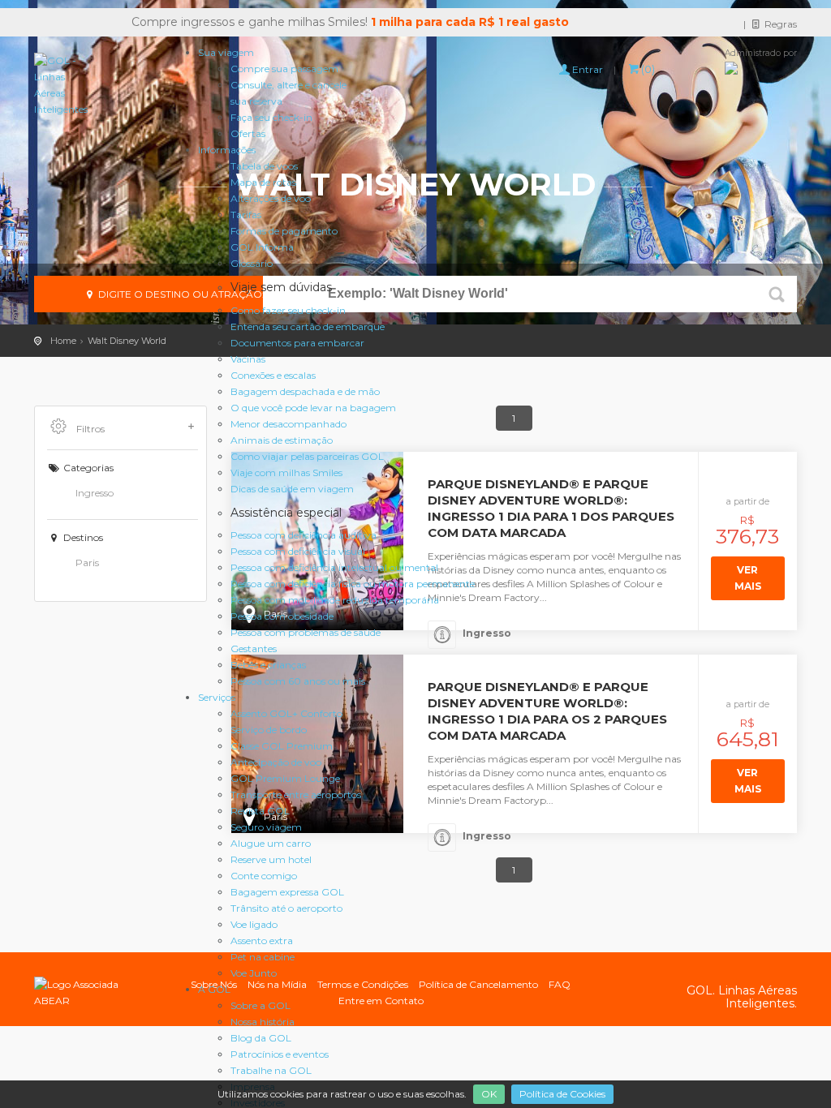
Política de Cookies (562, 1094)
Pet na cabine (262, 957)
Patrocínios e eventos (279, 1054)
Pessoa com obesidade (282, 616)
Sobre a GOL (260, 1005)
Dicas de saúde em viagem (292, 489)
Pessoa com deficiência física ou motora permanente (352, 584)
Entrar (587, 69)
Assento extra (261, 940)
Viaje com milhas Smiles (286, 472)
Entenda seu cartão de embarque (307, 326)
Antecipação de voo (275, 762)
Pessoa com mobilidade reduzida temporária (334, 600)
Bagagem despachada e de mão (305, 391)
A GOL (214, 989)
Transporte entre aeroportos (295, 794)
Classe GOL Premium (281, 746)
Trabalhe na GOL (271, 1070)
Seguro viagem (266, 827)
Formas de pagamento (284, 231)
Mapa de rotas (263, 182)
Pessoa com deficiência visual (297, 551)
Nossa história (262, 1022)
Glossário (251, 263)
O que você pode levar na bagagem (313, 408)
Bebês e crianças (268, 665)
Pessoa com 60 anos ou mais (297, 681)
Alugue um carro (270, 843)
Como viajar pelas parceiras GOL (307, 456)
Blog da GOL (260, 1038)
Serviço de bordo (268, 730)
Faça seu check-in (271, 117)
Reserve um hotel (271, 859)
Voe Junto (253, 973)
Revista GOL (260, 811)
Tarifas (245, 214)
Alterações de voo (270, 198)
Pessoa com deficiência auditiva (303, 535)
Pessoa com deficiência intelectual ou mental (334, 567)
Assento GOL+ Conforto (286, 713)
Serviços (216, 697)
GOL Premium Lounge (285, 778)
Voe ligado (254, 924)
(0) (648, 68)
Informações (227, 150)
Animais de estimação (281, 440)
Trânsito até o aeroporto (286, 908)
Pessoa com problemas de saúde (305, 632)
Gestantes (253, 648)
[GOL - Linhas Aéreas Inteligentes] (61, 85)
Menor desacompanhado (288, 424)
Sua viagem (226, 52)
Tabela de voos (264, 166)
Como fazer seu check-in (288, 310)
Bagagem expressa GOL (287, 892)
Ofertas (247, 133)
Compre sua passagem (284, 68)
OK (489, 1094)
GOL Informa (262, 247)
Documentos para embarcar (297, 343)
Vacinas (247, 359)
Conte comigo (263, 876)
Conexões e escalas (273, 375)
